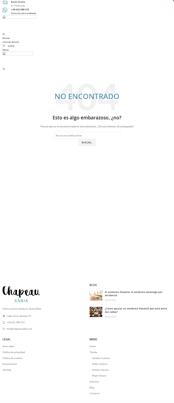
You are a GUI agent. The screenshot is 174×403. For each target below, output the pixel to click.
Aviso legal (8, 346)
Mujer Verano (99, 375)
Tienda (93, 352)
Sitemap (7, 369)
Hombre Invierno (101, 358)
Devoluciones (10, 363)
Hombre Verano (100, 369)
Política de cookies (12, 358)
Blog (92, 387)
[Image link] (21, 293)
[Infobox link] (87, 4)
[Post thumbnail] (96, 296)
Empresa (94, 381)
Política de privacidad (14, 352)
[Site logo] (20, 23)
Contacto (95, 393)
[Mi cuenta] (4, 34)
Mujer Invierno (100, 363)
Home (93, 346)
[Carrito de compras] (4, 69)
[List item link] (43, 322)
